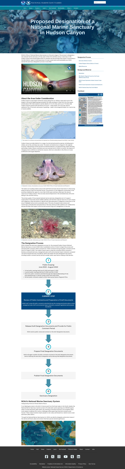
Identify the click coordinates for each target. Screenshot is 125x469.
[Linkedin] (78, 457)
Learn (54, 449)
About (81, 449)
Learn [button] (44, 8)
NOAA (66, 467)
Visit (37, 449)
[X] (53, 457)
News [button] (30, 8)
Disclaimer (42, 464)
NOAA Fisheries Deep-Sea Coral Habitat (88, 87)
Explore (49, 449)
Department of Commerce (76, 467)
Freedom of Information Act (55, 464)
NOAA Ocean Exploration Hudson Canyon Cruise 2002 (90, 81)
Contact (76, 8)
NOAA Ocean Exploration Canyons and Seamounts (90, 84)
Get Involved (52, 8)
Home (32, 11)
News (42, 449)
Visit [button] (24, 8)
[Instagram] (59, 457)
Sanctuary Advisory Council (85, 60)
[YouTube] (65, 457)
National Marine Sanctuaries (46, 3)
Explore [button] (37, 8)
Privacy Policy (82, 464)
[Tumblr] (72, 457)
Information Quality (70, 464)
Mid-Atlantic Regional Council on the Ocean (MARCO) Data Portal (89, 77)
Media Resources (83, 66)
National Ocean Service (57, 467)
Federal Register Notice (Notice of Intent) (88, 63)
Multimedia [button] (61, 8)
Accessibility (33, 464)
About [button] (69, 8)
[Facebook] (46, 457)
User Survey (92, 464)
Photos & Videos (72, 449)
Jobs (93, 449)
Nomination (81, 73)
